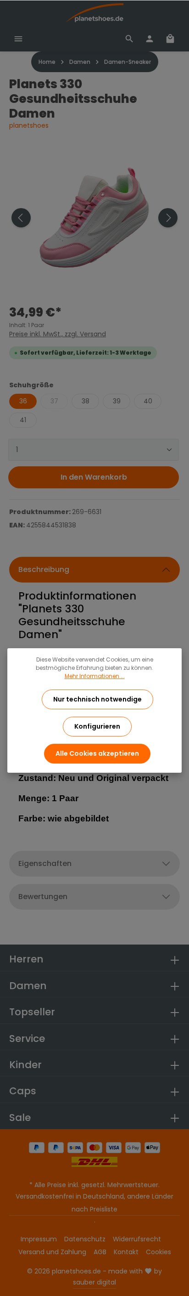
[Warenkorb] (170, 38)
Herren (26, 959)
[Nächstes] (168, 217)
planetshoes (29, 125)
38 (85, 401)
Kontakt (126, 1251)
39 (117, 401)
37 (54, 401)
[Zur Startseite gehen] (94, 13)
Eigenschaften (45, 863)
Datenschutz (85, 1239)
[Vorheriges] (21, 217)
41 (23, 419)
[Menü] (18, 38)
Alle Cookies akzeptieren (97, 753)
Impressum (39, 1239)
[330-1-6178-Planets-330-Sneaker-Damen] (94, 218)
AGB (100, 1251)
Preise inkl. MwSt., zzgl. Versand (57, 334)
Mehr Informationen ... (95, 676)
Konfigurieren (97, 726)
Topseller (32, 1012)
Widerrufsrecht (137, 1239)
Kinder (25, 1065)
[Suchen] (129, 38)
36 (23, 401)
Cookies (158, 1251)
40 (148, 401)
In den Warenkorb (94, 477)
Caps (22, 1091)
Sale (20, 1117)
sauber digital (94, 1282)
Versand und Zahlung (52, 1251)
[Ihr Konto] (149, 38)
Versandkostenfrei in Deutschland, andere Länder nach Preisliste (94, 1203)
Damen (28, 986)
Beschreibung (43, 569)
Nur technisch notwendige (97, 699)
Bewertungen (42, 896)
